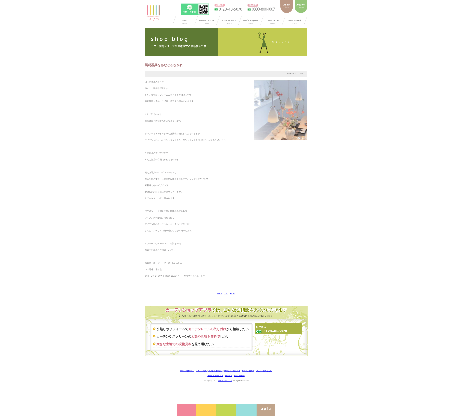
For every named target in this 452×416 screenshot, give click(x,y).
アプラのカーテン (229, 20)
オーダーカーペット (215, 376)
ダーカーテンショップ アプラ (153, 13)
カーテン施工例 (272, 20)
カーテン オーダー (185, 20)
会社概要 (228, 376)
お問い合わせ (239, 376)
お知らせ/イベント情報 (207, 20)
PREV (219, 293)
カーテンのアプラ (225, 381)
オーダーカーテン (187, 371)
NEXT (232, 293)
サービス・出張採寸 (251, 20)
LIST (226, 293)
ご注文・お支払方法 (264, 371)
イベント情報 (201, 371)
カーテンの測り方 (294, 20)
